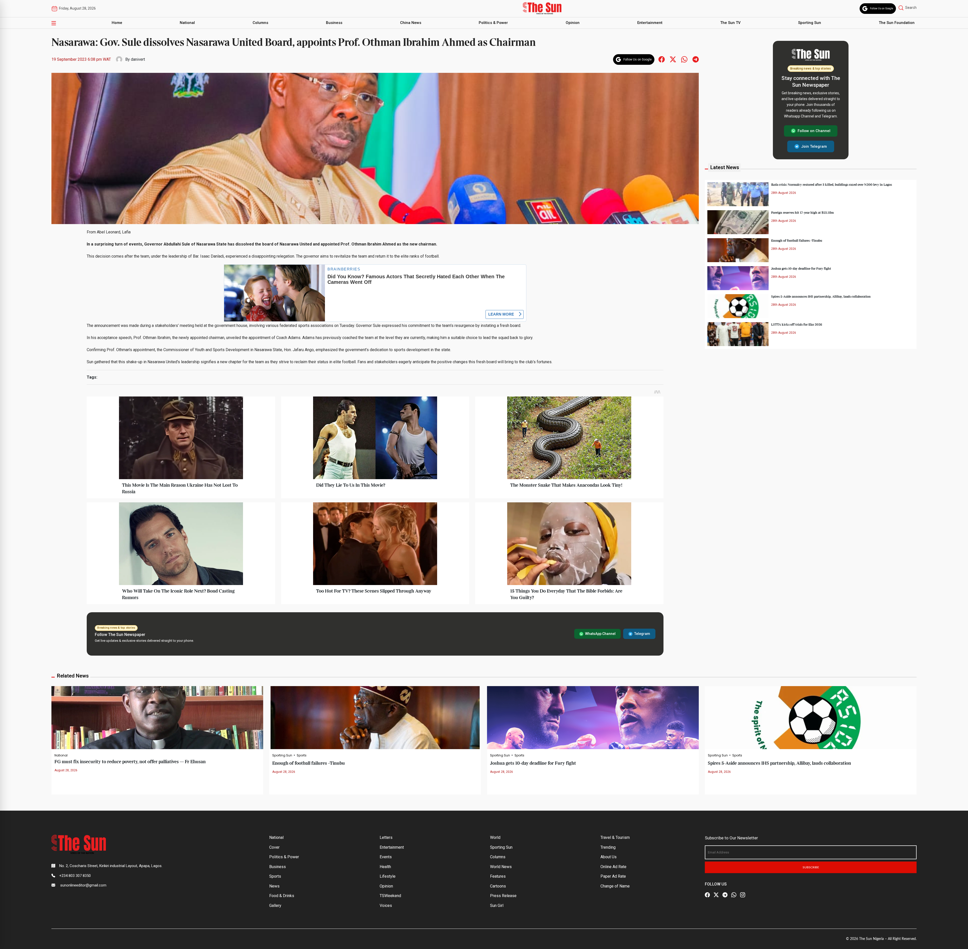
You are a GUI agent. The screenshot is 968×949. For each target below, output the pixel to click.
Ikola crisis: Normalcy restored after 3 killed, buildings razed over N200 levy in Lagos (831, 184)
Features (498, 876)
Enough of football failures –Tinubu (796, 240)
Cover (274, 847)
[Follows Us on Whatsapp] (684, 59)
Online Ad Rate (613, 866)
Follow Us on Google (881, 8)
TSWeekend (390, 895)
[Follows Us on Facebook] (661, 59)
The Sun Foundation (897, 22)
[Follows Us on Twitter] (673, 59)
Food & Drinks (281, 895)
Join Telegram (814, 146)
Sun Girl (496, 905)
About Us (608, 856)
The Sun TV (730, 22)
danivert (138, 59)
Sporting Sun (809, 22)
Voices (386, 905)
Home (117, 22)
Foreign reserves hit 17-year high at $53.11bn (802, 212)
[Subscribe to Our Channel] (725, 895)
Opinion (573, 22)
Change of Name (615, 886)
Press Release (503, 895)
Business (334, 22)
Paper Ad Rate (613, 876)
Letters (386, 837)
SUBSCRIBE (811, 867)
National (187, 22)
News (274, 886)
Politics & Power (493, 22)
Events (386, 856)
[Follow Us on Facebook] (707, 895)
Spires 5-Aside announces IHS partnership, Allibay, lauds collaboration (821, 296)
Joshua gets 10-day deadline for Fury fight (801, 268)
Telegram (642, 634)
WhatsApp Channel (600, 634)
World (495, 837)
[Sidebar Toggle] (53, 23)
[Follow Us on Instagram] (742, 895)
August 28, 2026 (65, 770)
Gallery (275, 905)
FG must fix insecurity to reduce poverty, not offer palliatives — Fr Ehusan (130, 762)
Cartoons (498, 886)
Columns (260, 22)
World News (501, 866)
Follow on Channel (814, 131)
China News (410, 22)
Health (385, 866)
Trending (608, 847)
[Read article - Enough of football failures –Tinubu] (375, 717)
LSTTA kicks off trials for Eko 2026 (796, 324)
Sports (302, 755)
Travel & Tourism (615, 837)
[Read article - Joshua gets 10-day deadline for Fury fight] (593, 717)
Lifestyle (388, 876)
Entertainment (649, 22)
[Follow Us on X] (716, 895)
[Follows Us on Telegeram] (695, 59)
